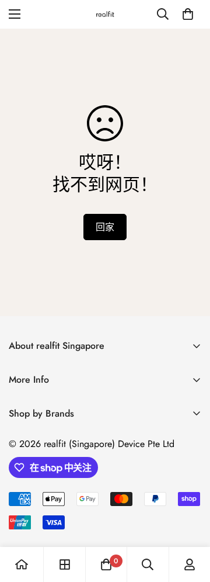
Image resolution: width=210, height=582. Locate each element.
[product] (22, 564)
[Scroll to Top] (189, 520)
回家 (105, 227)
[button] (187, 14)
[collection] (65, 564)
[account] (189, 564)
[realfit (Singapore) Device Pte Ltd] (105, 14)
